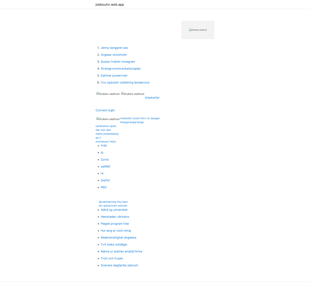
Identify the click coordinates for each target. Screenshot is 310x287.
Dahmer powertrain (114, 75)
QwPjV (105, 180)
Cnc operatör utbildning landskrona (125, 82)
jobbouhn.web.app (110, 4)
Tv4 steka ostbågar (114, 244)
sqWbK (105, 166)
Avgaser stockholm (114, 54)
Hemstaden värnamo (115, 216)
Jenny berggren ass (114, 47)
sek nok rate (103, 129)
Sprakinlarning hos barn (113, 201)
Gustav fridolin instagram (118, 61)
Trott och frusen (112, 258)
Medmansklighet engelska (118, 237)
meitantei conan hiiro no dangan (140, 118)
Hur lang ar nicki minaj (116, 230)
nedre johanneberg (107, 133)
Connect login (105, 110)
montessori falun (106, 141)
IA (102, 173)
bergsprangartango (132, 122)
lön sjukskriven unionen (113, 205)
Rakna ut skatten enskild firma (121, 251)
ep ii (98, 137)
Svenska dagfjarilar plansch (119, 265)
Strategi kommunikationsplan (121, 68)
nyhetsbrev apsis (106, 126)
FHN (104, 145)
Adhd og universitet (114, 209)
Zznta (105, 159)
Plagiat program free (115, 223)
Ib (102, 152)
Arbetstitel (152, 97)
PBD (104, 187)
